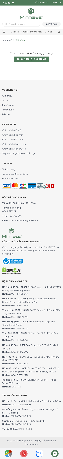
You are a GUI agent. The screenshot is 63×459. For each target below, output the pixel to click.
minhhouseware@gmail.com (23, 221)
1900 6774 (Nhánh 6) (21, 405)
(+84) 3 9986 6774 (19, 294)
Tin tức (5, 100)
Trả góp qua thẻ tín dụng (15, 174)
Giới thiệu (7, 96)
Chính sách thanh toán (14, 144)
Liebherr (15, 32)
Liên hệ (48, 32)
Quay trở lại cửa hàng (31, 59)
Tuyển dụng (8, 110)
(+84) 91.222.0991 (19, 317)
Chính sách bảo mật (12, 135)
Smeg (24, 32)
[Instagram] (6, 3)
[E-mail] (9, 3)
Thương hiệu (36, 32)
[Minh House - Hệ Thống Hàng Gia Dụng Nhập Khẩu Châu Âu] (31, 13)
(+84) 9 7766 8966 (19, 340)
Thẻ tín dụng (8, 169)
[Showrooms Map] (8, 453)
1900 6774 (16, 387)
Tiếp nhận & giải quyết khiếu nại (18, 153)
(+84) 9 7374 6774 (19, 352)
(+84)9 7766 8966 (27, 203)
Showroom (56, 3)
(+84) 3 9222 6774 (19, 364)
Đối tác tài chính (10, 179)
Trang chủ (7, 40)
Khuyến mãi (8, 105)
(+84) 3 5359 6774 (19, 375)
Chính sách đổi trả (11, 130)
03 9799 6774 (16, 216)
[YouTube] (13, 3)
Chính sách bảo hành (13, 139)
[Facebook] (3, 3)
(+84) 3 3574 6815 (19, 306)
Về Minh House (41, 3)
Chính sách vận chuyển (14, 149)
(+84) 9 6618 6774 (19, 329)
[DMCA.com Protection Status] (11, 270)
